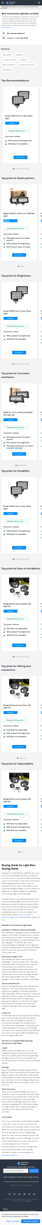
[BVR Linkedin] (34, 1191)
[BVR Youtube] (24, 1191)
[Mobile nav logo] (11, 2)
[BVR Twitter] (19, 1191)
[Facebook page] (10, 1191)
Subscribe (33, 1171)
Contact (20, 1177)
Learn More (27, 1201)
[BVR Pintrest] (29, 1191)
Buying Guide (6, 27)
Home (5, 1177)
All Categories (12, 1177)
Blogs (30, 1177)
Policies (25, 1177)
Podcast (35, 1177)
